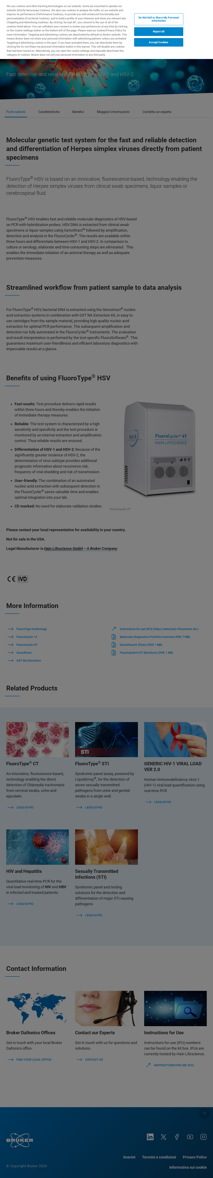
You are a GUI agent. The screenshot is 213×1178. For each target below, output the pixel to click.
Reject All (158, 31)
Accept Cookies (158, 42)
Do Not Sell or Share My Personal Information (159, 19)
